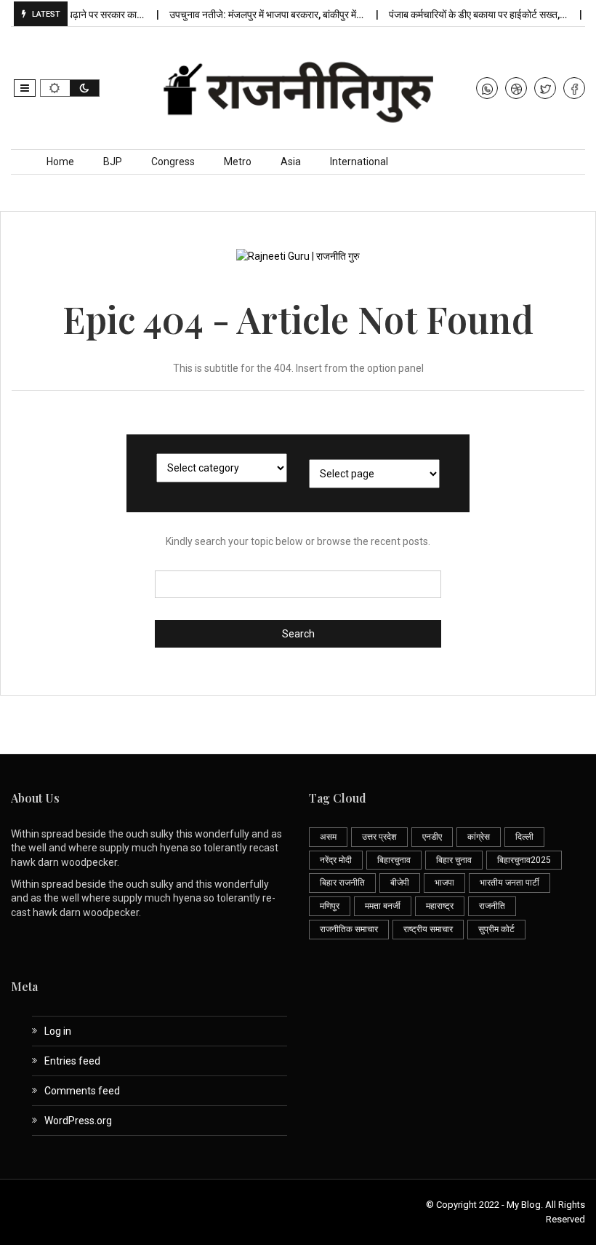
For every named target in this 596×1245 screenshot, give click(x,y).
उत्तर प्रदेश (379, 837)
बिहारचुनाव (394, 860)
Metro (237, 161)
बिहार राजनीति (342, 883)
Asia (291, 161)
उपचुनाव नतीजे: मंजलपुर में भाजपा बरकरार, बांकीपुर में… (259, 14)
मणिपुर (329, 906)
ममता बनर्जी (382, 906)
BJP (112, 161)
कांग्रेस (478, 837)
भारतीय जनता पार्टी (509, 883)
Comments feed (82, 1091)
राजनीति (492, 906)
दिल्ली (524, 837)
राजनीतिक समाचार (349, 929)
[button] (25, 88)
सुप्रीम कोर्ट (496, 929)
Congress (173, 161)
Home (60, 161)
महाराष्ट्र (440, 906)
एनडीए (432, 837)
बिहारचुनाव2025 (524, 860)
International (359, 161)
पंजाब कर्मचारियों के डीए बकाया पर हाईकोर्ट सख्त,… (470, 14)
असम (328, 837)
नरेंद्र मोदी (336, 860)
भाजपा (444, 883)
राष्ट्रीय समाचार (428, 929)
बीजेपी (399, 883)
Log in (57, 1031)
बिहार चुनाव (454, 860)
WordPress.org (78, 1120)
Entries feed (72, 1061)
